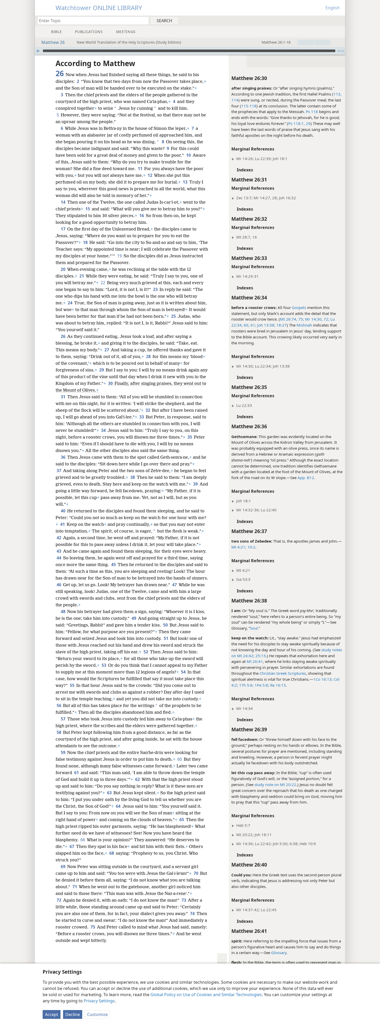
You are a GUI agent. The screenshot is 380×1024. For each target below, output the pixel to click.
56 (59, 705)
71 (75, 887)
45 (114, 564)
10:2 (250, 547)
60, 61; (249, 325)
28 (148, 356)
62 (138, 779)
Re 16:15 (277, 685)
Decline (72, 1014)
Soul (254, 628)
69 (63, 866)
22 (103, 282)
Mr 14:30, (313, 319)
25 (174, 316)
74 (192, 913)
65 (182, 819)
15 (88, 209)
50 (166, 625)
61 (77, 772)
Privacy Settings (99, 1001)
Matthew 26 (53, 42)
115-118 (248, 105)
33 (142, 417)
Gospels (299, 307)
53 (104, 665)
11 (140, 168)
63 (109, 793)
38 (133, 477)
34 (104, 430)
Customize (97, 1014)
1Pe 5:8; (261, 685)
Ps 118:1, (296, 123)
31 (63, 397)
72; (326, 319)
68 (112, 853)
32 (148, 410)
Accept (51, 1014)
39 (196, 484)
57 (63, 719)
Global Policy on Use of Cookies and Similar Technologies (206, 994)
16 (142, 215)
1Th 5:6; (246, 685)
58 (59, 732)
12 (150, 175)
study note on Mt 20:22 (275, 784)
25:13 (260, 655)
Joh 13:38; (265, 325)
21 (82, 276)
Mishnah (304, 325)
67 (72, 846)
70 (196, 873)
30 (110, 383)
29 (307, 123)
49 (134, 618)
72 (59, 900)
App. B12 (306, 477)
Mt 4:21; (238, 547)
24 (70, 303)
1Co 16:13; (323, 679)
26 (63, 336)
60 (180, 759)
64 (118, 806)
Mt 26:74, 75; (292, 319)
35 (190, 437)
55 (72, 685)
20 (63, 269)
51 (166, 638)
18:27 (281, 325)
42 (59, 538)
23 (155, 289)
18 (85, 242)
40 (63, 511)
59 (63, 752)
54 (183, 672)
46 (59, 585)
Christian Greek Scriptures (283, 673)
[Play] (38, 51)
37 (59, 470)
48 (63, 611)
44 (59, 558)
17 (63, 229)
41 (63, 524)
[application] (190, 51)
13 (185, 182)
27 (107, 350)
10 (189, 155)
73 (184, 900)
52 (146, 652)
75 (93, 927)
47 (175, 585)
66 (83, 840)
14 (63, 202)
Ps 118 (312, 111)
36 (63, 457)
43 (59, 551)
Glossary (278, 952)
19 (120, 256)
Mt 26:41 (255, 661)
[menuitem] (339, 20)
